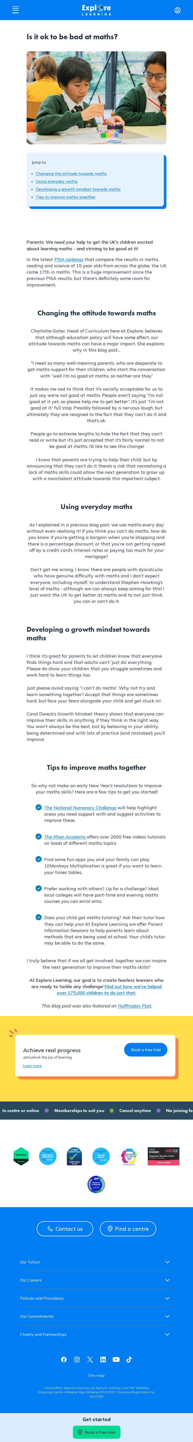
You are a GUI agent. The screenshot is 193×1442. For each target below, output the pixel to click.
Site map (96, 1375)
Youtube (116, 1359)
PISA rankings (68, 259)
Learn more (32, 1066)
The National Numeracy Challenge (80, 808)
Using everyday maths (57, 181)
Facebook (64, 1359)
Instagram (77, 1359)
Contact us (69, 1228)
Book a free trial (100, 1432)
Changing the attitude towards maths (71, 173)
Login (177, 10)
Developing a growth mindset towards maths (78, 189)
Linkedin (103, 1359)
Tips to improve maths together (65, 196)
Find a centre (132, 1228)
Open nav (15, 10)
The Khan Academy (65, 837)
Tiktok (129, 1359)
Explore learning (96, 10)
